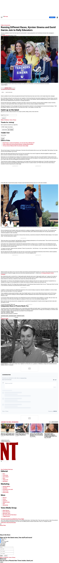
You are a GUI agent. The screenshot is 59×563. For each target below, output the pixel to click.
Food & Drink (5, 475)
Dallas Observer (6, 510)
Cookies (8, 519)
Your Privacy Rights (20, 519)
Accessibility (12, 519)
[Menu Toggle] (1, 17)
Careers (4, 499)
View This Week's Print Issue (7, 469)
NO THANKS (10, 129)
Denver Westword (6, 511)
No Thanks (2, 545)
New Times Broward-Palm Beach (9, 514)
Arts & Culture (6, 476)
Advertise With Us (6, 486)
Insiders (2, 540)
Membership (5, 505)
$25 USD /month (12, 315)
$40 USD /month (20, 315)
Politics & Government (5, 25)
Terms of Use (5, 491)
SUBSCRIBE (4, 129)
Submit (5, 555)
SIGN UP (4, 118)
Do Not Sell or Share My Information (8, 522)
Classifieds (5, 488)
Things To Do (5, 479)
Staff (4, 503)
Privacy (14, 119)
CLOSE (2, 138)
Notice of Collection (5, 119)
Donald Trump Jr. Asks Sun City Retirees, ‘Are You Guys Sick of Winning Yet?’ (19, 142)
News (4, 473)
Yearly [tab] (12, 312)
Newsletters (5, 481)
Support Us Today (4, 318)
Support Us (52, 17)
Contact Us (5, 500)
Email (2, 115)
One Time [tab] (3, 312)
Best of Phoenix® (4, 541)
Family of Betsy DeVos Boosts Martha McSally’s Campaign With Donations (18, 144)
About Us (5, 497)
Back (1, 555)
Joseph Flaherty (5, 35)
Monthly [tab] (8, 312)
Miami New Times (6, 513)
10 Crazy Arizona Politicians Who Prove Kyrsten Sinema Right (15, 145)
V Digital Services (6, 516)
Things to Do (3, 539)
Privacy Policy (5, 492)
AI (15, 519)
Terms (11, 119)
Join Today (2, 544)
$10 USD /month (4, 315)
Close (1, 562)
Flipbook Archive (6, 502)
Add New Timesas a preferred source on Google (8, 88)
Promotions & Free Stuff (8, 489)
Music (4, 478)
